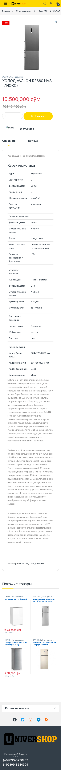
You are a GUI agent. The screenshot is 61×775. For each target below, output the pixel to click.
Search (44, 3)
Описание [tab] (9, 140)
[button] (56, 22)
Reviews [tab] (33, 140)
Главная (6, 11)
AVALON (43, 11)
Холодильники (23, 11)
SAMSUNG (37, 597)
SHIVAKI (7, 597)
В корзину (40, 116)
